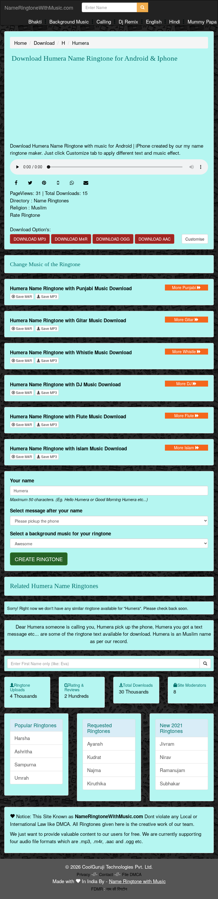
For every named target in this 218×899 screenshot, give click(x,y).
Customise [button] (194, 239)
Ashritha (23, 751)
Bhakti (35, 21)
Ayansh (95, 743)
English (154, 21)
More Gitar (184, 319)
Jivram (167, 743)
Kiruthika (96, 783)
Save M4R (23, 296)
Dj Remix (129, 21)
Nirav (165, 756)
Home (20, 42)
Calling (104, 21)
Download (44, 42)
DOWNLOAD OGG (113, 239)
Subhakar (170, 783)
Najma (94, 769)
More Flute (184, 415)
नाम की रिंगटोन (116, 889)
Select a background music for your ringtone (60, 533)
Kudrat (94, 756)
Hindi (175, 21)
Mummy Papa (202, 21)
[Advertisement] (109, 102)
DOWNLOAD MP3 (30, 239)
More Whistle (184, 351)
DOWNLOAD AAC (155, 239)
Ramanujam (172, 769)
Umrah (21, 777)
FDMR (97, 889)
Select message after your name (46, 510)
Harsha (22, 737)
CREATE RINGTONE (39, 559)
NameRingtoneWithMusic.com (39, 7)
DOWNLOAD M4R (71, 239)
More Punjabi (184, 287)
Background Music (69, 21)
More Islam (184, 447)
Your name (22, 480)
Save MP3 (48, 296)
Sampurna (25, 764)
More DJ (184, 383)
